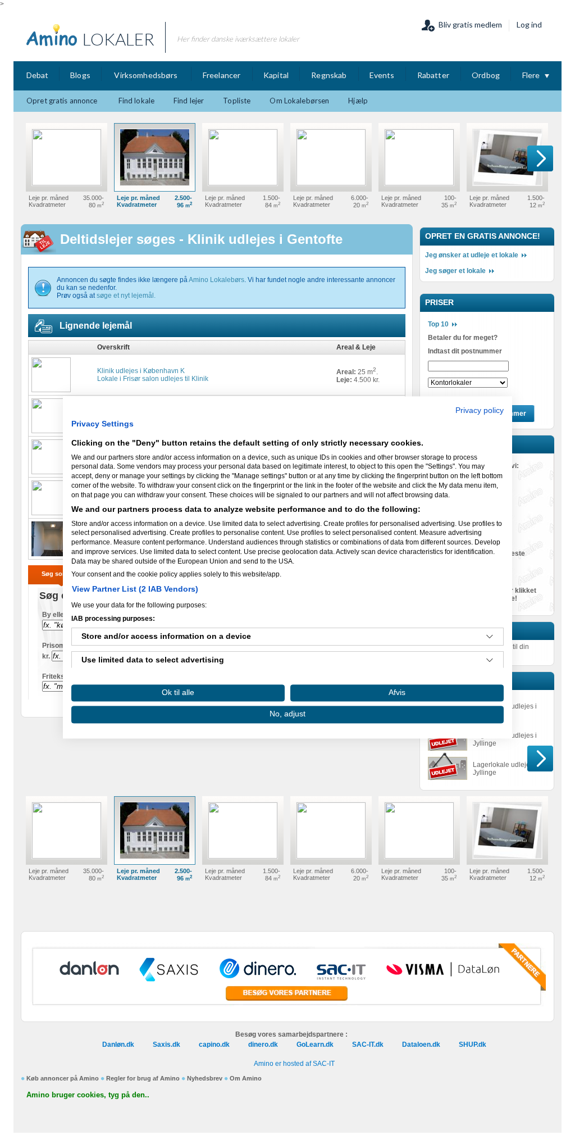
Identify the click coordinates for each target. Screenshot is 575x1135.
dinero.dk (263, 1044)
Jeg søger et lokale (455, 271)
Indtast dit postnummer (465, 351)
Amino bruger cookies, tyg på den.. (87, 1095)
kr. (46, 656)
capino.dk (214, 1044)
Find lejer (189, 100)
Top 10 (438, 324)
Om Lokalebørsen (299, 100)
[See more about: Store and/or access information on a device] (489, 637)
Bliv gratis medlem (470, 24)
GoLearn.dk (315, 1044)
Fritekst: (55, 676)
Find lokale (136, 100)
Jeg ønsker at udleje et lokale (471, 255)
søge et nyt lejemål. (126, 295)
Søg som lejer (62, 573)
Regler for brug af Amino (143, 1078)
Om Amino (246, 1078)
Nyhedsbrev (204, 1078)
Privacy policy (479, 410)
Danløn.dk (118, 1044)
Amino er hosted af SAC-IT (294, 1064)
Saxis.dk (166, 1044)
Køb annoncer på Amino (62, 1078)
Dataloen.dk (421, 1044)
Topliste (236, 100)
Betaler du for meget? (463, 338)
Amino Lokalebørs (216, 280)
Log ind (529, 24)
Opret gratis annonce (62, 100)
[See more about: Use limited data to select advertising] (489, 660)
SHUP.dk (472, 1044)
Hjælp (358, 100)
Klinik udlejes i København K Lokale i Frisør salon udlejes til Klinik (152, 375)
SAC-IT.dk (368, 1044)
